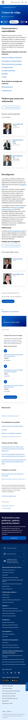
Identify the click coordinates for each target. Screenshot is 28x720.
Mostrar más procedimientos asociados (11, 436)
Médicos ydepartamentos (14, 22)
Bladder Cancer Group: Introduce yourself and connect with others (13, 355)
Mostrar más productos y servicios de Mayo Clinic (13, 479)
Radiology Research (7, 87)
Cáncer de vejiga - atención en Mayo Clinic (12, 296)
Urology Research (7, 90)
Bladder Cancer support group (11, 341)
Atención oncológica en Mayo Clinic (12, 57)
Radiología (5, 73)
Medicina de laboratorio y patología (12, 64)
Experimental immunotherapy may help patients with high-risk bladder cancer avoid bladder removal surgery (14, 461)
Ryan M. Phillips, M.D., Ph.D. (18, 156)
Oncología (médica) (7, 67)
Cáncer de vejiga (11, 12)
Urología (4, 77)
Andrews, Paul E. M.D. (18, 258)
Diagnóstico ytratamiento (5, 22)
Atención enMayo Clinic (23, 22)
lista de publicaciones (15, 231)
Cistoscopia (4, 429)
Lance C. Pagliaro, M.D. (18, 124)
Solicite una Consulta (8, 16)
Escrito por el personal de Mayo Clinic (10, 292)
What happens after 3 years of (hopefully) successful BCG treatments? (13, 370)
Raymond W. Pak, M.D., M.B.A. (18, 140)
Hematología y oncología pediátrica (12, 61)
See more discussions (10, 397)
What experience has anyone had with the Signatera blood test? (13, 386)
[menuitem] (14, 22)
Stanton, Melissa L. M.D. (18, 274)
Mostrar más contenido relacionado (10, 416)
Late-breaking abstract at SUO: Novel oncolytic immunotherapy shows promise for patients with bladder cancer (13, 448)
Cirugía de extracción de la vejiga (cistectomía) (12, 426)
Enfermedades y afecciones (9, 7)
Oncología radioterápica (8, 70)
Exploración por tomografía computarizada (11, 433)
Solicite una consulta (8, 301)
